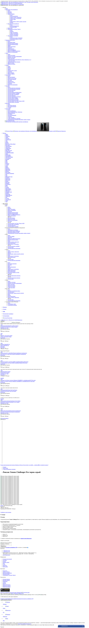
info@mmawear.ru (18, 3)
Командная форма (6, 586)
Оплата (32, 2)
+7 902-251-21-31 (11, 3)
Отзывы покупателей (7, 559)
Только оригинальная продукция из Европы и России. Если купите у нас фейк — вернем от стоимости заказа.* (24, 464)
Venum (1, 505)
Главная (4, 467)
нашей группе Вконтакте (26, 538)
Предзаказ (2, 347)
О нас (25, 2)
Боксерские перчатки (7, 572)
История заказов (6, 580)
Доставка (28, 2)
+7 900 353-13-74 (6, 551)
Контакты (36, 2)
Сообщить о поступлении (5, 512)
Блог (4, 563)
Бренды (4, 583)
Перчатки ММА (6, 574)
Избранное (5, 581)
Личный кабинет (6, 579)
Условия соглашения (4, 598)
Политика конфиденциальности (15, 598)
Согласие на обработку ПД (27, 598)
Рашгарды (5, 570)
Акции (4, 582)
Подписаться (3, 546)
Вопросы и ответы (7, 585)
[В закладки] (0, 330)
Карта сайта (5, 566)
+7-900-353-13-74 (4, 3)
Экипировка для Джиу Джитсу (9, 575)
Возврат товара (6, 562)
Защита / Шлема (6, 571)
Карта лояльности (6, 584)
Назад (6, 8)
